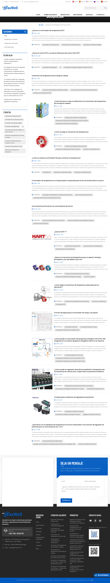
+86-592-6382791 (14, 1)
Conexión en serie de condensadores (92, 246)
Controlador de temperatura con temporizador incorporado (57, 194)
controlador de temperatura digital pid (57, 525)
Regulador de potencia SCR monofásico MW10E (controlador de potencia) (77, 521)
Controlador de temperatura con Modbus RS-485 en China (70, 361)
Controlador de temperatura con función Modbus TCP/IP (70, 358)
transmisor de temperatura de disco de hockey (77, 273)
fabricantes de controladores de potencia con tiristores (79, 385)
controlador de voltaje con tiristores (74, 411)
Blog (5, 35)
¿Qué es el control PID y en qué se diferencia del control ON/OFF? (56, 53)
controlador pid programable (50, 67)
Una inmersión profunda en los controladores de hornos (52, 206)
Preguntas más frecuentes (40, 538)
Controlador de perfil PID (71, 327)
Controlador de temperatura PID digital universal (57, 530)
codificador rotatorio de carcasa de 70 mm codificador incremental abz (77, 561)
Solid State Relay (9, 47)
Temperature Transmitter (11, 43)
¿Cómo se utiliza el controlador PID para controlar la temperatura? (56, 158)
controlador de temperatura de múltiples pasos (67, 330)
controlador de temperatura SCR (95, 388)
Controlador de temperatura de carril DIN (58, 535)
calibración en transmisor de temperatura (75, 117)
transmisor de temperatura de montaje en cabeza (50, 76)
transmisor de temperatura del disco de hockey (68, 149)
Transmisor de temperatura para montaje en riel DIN (84, 90)
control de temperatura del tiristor (87, 444)
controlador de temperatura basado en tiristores (68, 414)
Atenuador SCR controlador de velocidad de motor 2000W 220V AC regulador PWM (54, 444)
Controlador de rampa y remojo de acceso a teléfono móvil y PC (77, 547)
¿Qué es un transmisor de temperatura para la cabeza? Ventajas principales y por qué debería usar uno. (77, 258)
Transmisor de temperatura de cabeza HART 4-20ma (58, 556)
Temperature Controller (10, 39)
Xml (63, 580)
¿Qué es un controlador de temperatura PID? (48, 30)
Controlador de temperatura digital (62, 172)
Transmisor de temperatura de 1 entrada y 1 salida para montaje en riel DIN (58, 562)
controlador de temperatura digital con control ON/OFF (78, 67)
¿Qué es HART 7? (60, 232)
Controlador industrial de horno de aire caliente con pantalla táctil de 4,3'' (77, 541)
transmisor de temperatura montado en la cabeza (68, 276)
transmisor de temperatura (99, 301)
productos (65, 15)
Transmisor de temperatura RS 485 (42, 93)
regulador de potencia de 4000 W (91, 414)
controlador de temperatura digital (92, 44)
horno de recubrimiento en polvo (83, 194)
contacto (38, 545)
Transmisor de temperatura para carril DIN (75, 146)
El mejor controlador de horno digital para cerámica (80, 220)
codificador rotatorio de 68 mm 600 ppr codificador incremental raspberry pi (77, 569)
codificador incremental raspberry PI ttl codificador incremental (76, 554)
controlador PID (46, 172)
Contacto (100, 15)
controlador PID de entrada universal (71, 44)
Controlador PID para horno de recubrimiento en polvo (47, 197)
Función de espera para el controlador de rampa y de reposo (76, 313)
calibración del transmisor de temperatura (66, 123)
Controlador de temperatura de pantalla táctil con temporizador (77, 535)
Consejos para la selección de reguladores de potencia (74, 397)
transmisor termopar (89, 276)
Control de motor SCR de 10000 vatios (52, 441)
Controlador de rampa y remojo (89, 327)
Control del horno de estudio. (41, 223)
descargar (77, 15)
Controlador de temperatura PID (51, 44)
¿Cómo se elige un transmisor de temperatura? (71, 132)
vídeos (38, 542)
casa (38, 15)
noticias (89, 15)
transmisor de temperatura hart (91, 149)
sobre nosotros (50, 15)
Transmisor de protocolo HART (72, 246)
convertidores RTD (60, 304)
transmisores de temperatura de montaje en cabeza (58, 551)
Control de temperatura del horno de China (53, 220)
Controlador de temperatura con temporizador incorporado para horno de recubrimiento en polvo (68, 181)
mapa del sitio (57, 580)
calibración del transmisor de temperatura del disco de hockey (72, 120)
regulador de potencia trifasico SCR (57, 520)
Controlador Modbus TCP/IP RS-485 (73, 355)
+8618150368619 (15, 544)
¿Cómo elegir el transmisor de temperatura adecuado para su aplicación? (76, 286)
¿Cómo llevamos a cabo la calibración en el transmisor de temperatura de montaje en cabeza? (80, 102)
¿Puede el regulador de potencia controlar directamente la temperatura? (13, 61)
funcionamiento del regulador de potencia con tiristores (70, 388)
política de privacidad (71, 580)
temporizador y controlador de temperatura (55, 541)
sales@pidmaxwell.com (33, 1)
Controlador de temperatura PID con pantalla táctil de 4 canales (76, 528)
